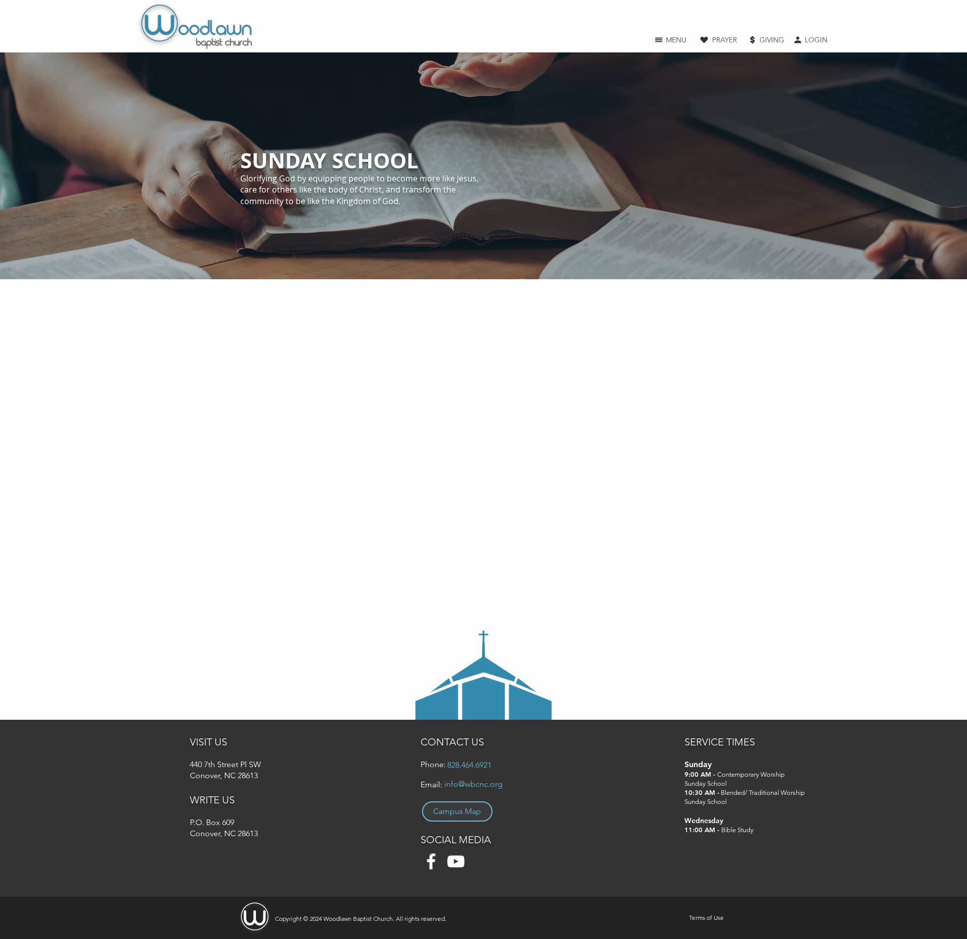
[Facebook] (431, 861)
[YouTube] (455, 861)
